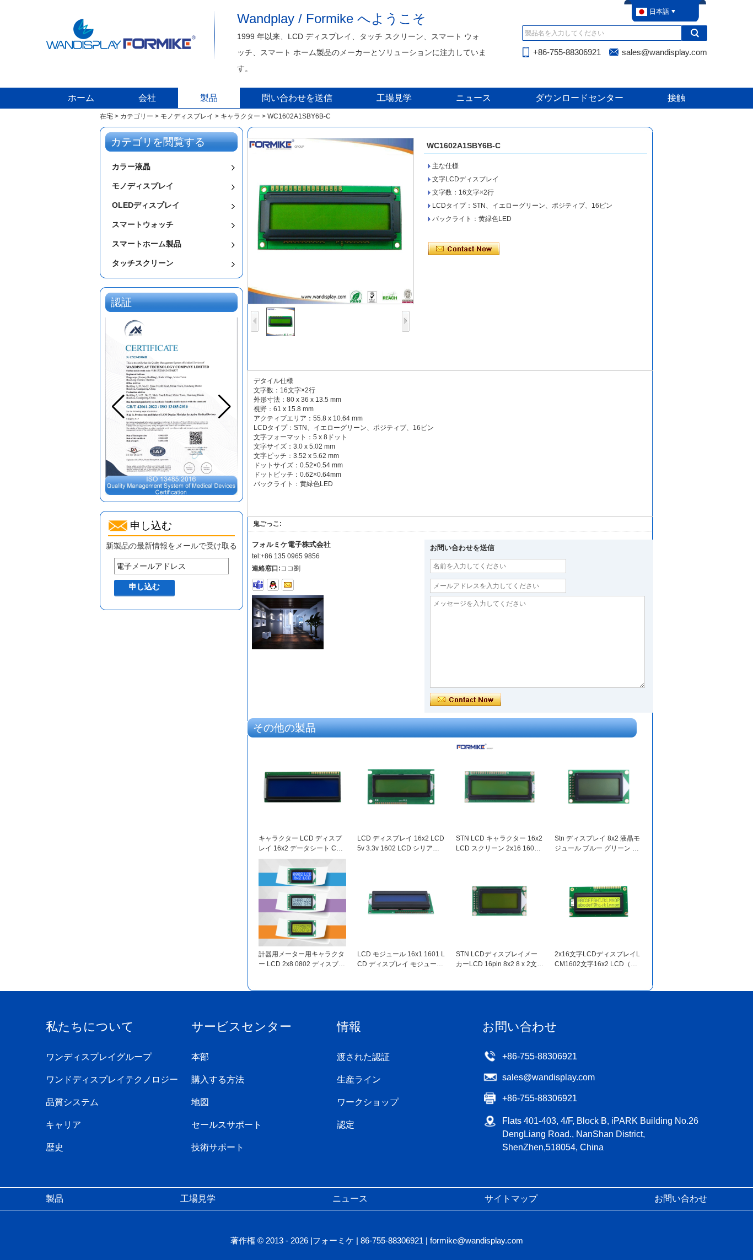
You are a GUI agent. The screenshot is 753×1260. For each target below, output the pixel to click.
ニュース (473, 98)
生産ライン (359, 1079)
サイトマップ (511, 1198)
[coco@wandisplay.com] (288, 585)
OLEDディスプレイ (146, 205)
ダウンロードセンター (579, 98)
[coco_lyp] (258, 585)
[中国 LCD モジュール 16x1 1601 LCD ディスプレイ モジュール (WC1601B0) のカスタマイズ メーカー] (401, 904)
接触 (676, 98)
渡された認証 (363, 1057)
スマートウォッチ (143, 224)
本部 (200, 1057)
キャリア (63, 1124)
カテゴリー (136, 116)
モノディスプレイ (186, 116)
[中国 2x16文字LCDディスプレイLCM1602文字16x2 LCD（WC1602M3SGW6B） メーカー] (598, 904)
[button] (224, 407)
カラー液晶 (131, 166)
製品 (209, 98)
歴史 (54, 1147)
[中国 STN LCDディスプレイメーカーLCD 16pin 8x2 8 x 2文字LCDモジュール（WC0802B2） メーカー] (500, 904)
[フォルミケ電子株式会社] (121, 48)
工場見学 (394, 98)
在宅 (106, 116)
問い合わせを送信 (297, 98)
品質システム (72, 1102)
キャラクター (240, 116)
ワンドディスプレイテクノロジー (112, 1079)
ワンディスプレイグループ (99, 1057)
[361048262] (273, 585)
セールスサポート (226, 1124)
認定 (345, 1124)
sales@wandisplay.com (664, 52)
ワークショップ (368, 1102)
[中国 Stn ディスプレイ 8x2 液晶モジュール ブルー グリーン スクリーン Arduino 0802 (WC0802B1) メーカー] (598, 788)
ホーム (81, 98)
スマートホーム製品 (146, 243)
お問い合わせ (680, 1198)
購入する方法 (217, 1079)
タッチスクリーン (143, 263)
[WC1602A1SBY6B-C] (331, 221)
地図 (200, 1102)
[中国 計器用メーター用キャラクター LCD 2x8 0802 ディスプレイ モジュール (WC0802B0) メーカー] (302, 904)
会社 (147, 98)
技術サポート (217, 1147)
